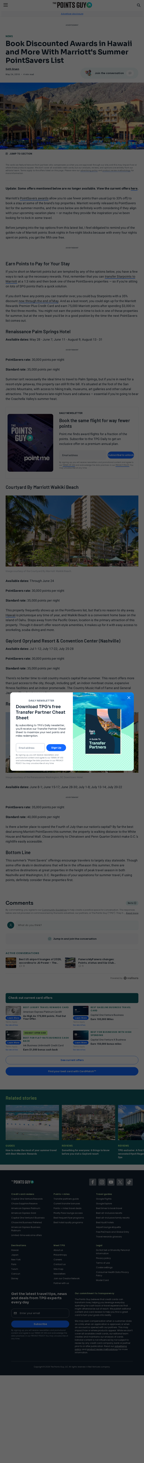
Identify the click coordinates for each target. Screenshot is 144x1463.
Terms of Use (57, 757)
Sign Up (56, 747)
